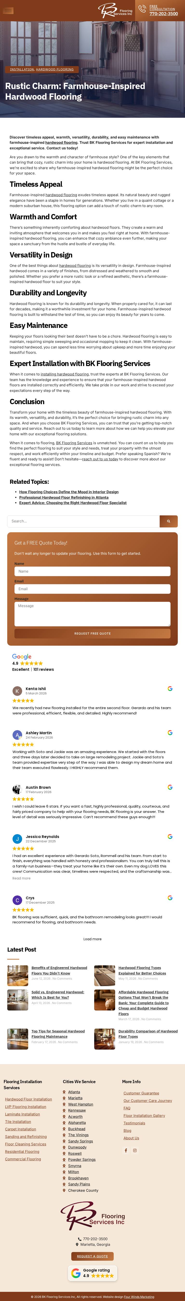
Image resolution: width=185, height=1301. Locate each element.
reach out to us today (100, 459)
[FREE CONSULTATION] (142, 9)
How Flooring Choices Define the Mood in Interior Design (69, 492)
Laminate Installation (22, 1114)
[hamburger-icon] (8, 10)
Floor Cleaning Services (25, 1144)
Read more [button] (22, 878)
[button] (92, 1273)
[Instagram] (135, 1150)
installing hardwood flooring (65, 374)
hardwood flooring (61, 142)
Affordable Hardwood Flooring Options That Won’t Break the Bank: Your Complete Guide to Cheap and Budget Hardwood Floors (144, 1003)
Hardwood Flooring (55, 69)
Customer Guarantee (141, 1093)
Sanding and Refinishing (26, 1136)
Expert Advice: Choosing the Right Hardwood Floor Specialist (73, 502)
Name (19, 563)
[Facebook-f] (126, 1150)
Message (21, 598)
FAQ (127, 1108)
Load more (93, 939)
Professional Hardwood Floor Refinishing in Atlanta (64, 497)
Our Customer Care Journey (148, 1100)
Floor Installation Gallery (144, 1115)
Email (19, 581)
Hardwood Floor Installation (28, 1099)
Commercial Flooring (23, 1159)
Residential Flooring (22, 1151)
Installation (22, 69)
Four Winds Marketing (139, 1297)
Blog (127, 1130)
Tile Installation (18, 1121)
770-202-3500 (164, 13)
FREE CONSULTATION (162, 7)
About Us (131, 1138)
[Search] (169, 521)
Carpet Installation (20, 1129)
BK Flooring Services (74, 443)
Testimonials (134, 1123)
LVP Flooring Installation (25, 1106)
